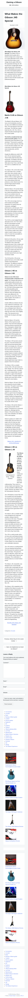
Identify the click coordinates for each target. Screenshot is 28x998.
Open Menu (15, 5)
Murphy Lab (8, 736)
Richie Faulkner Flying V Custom (13, 797)
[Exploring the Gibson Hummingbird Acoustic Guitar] (10, 758)
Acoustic (13, 630)
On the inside (8, 737)
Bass (6, 715)
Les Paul (7, 730)
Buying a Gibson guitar (11, 717)
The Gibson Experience (11, 746)
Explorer (7, 725)
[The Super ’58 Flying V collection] (10, 805)
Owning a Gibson (14, 2)
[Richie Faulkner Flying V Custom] (10, 790)
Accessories (8, 711)
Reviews (7, 741)
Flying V (7, 727)
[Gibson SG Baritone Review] (10, 834)
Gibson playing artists (10, 729)
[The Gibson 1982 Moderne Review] (10, 819)
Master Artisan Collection (11, 734)
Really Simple (12, 995)
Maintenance (8, 732)
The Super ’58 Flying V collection (13, 812)
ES (6, 724)
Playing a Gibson (9, 739)
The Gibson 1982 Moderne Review (14, 826)
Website (5, 692)
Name (5, 681)
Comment (6, 662)
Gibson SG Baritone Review (12, 841)
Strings (7, 744)
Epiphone (7, 722)
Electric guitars (9, 720)
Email (5, 686)
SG (6, 743)
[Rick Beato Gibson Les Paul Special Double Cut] (10, 774)
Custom (7, 718)
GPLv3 (21, 995)
